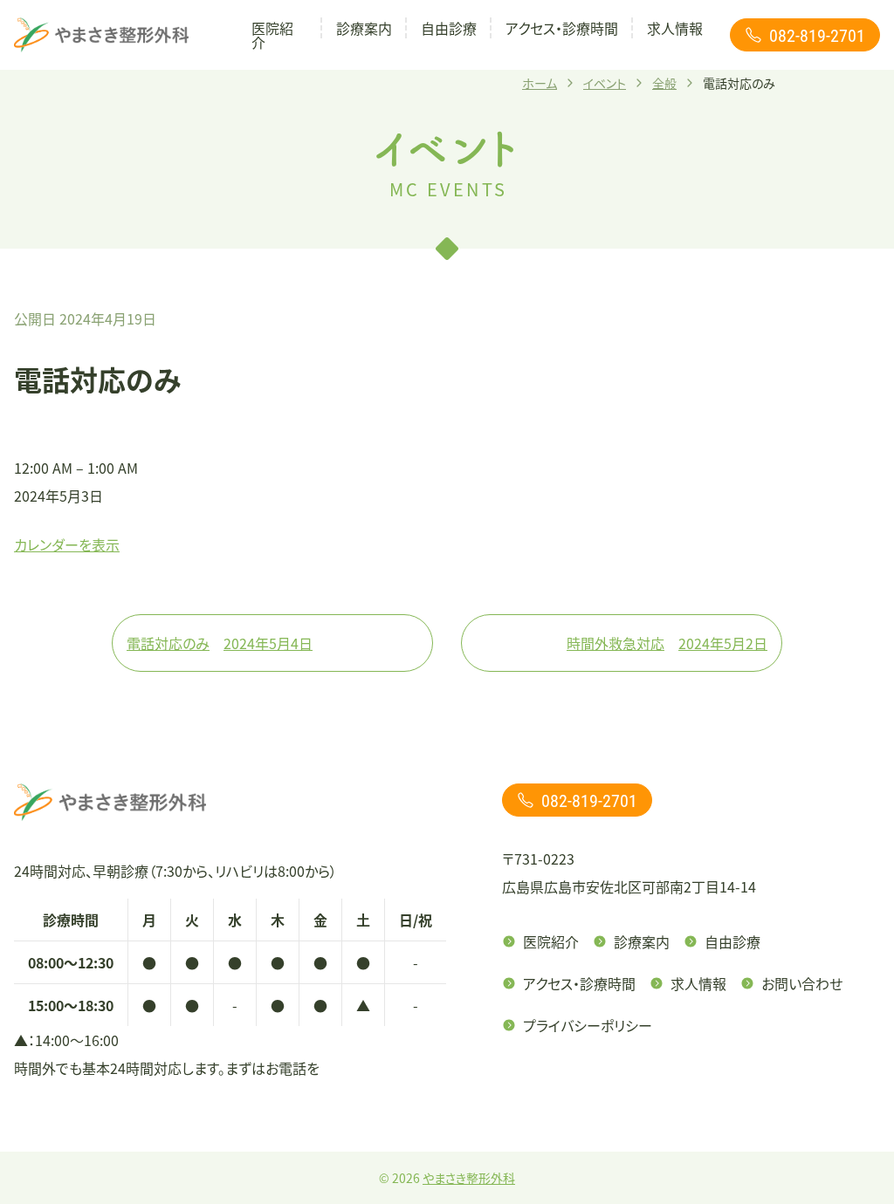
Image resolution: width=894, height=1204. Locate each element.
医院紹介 (272, 34)
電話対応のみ (220, 643)
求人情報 (675, 27)
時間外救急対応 (667, 643)
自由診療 (449, 27)
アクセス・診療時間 (561, 27)
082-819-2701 (817, 35)
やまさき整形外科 (469, 1178)
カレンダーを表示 (67, 544)
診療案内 (364, 27)
